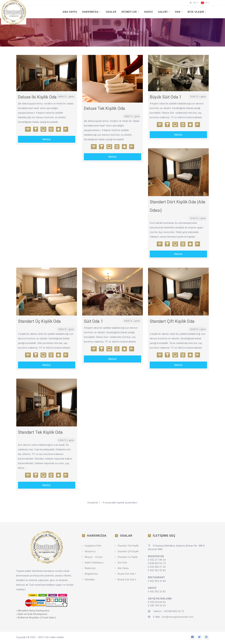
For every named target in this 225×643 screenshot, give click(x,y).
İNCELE (46, 139)
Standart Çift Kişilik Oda (172, 321)
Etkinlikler (90, 579)
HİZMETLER (129, 11)
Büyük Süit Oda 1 (165, 97)
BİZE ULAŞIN (196, 11)
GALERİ (163, 11)
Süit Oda (122, 562)
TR (206, 2)
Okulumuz (90, 551)
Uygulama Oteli (93, 545)
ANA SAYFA (70, 11)
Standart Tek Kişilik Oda (40, 432)
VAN (177, 11)
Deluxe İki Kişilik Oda (37, 97)
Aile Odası (123, 568)
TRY (194, 2)
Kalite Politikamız (94, 562)
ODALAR (111, 11)
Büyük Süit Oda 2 (127, 579)
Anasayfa (21, 37)
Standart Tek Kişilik (128, 545)
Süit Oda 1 (93, 321)
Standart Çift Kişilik (128, 551)
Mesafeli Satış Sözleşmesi (33, 610)
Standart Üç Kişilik (128, 557)
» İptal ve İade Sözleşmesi (31, 614)
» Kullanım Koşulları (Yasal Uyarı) (36, 617)
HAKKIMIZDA (90, 11)
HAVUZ (148, 11)
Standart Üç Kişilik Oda (39, 321)
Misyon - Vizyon (94, 557)
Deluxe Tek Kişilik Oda (104, 108)
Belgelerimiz (91, 573)
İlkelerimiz (90, 568)
